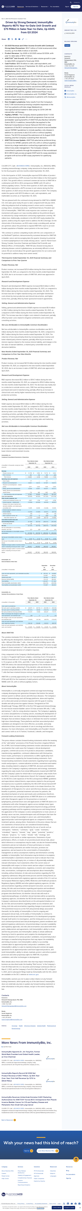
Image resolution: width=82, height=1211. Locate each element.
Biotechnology (16, 1028)
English (67, 45)
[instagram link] (79, 1204)
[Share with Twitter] (12, 39)
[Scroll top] (76, 1159)
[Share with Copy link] (23, 39)
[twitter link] (64, 1204)
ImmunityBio (70, 91)
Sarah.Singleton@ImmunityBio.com (12, 1019)
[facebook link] (76, 1204)
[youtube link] (72, 1203)
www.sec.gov (34, 974)
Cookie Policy (40, 1208)
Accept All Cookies (69, 1207)
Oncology (14, 1026)
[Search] (71, 2)
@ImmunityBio (71, 97)
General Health (41, 1026)
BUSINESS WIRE (23, 166)
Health (21, 1026)
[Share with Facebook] (15, 39)
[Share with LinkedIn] (8, 39)
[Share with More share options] (26, 39)
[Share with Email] (19, 39)
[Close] (80, 1207)
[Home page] (8, 6)
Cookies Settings (57, 1207)
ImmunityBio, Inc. (72, 94)
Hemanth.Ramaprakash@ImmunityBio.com (14, 1006)
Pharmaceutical (51, 1026)
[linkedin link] (68, 1204)
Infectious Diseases (30, 1026)
